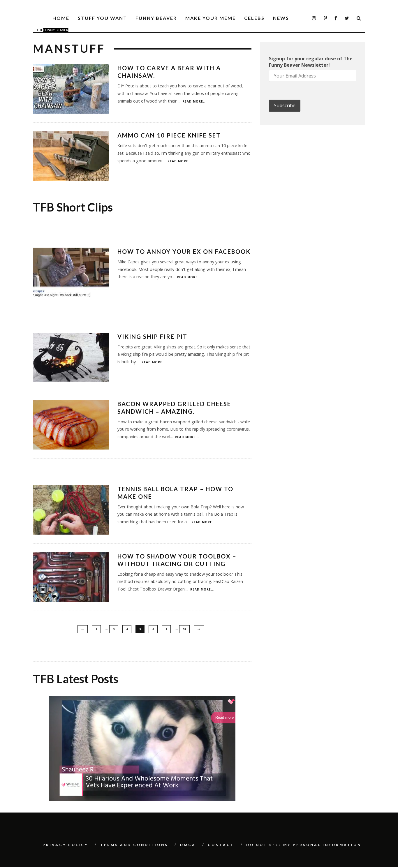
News (281, 18)
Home (60, 18)
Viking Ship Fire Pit (152, 336)
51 (184, 629)
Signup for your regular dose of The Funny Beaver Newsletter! (311, 61)
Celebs (254, 18)
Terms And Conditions (134, 845)
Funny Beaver (156, 18)
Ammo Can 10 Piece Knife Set (169, 135)
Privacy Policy (65, 845)
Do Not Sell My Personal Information (303, 845)
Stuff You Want (102, 18)
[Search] (359, 18)
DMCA (188, 845)
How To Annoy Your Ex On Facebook (184, 251)
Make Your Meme (210, 18)
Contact (221, 845)
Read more (224, 717)
